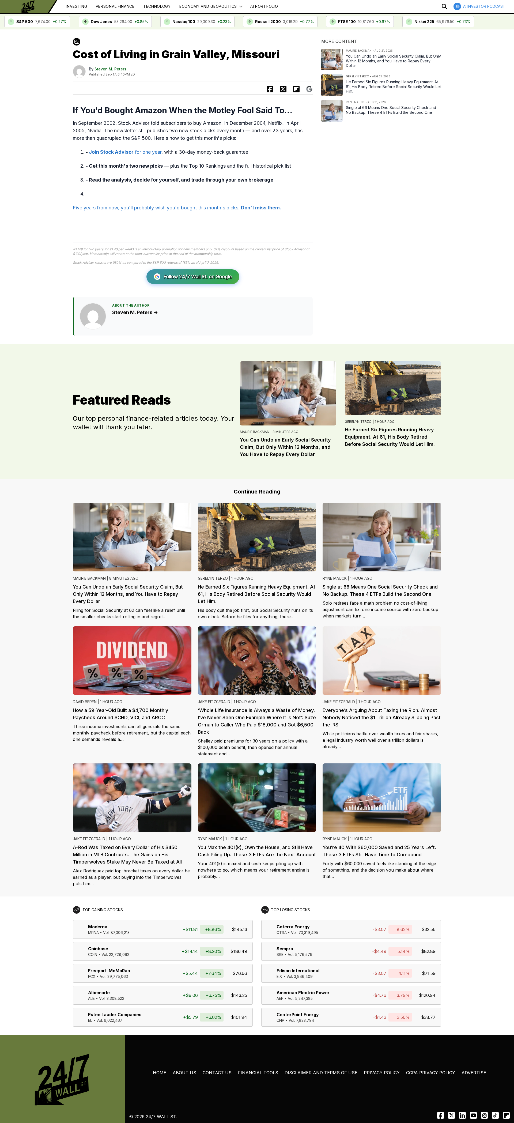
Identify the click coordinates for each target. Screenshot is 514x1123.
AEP (280, 998)
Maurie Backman (254, 432)
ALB (91, 998)
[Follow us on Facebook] (440, 1115)
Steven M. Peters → (135, 312)
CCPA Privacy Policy (430, 1072)
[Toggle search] (444, 6)
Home (159, 1072)
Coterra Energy (293, 926)
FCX (92, 976)
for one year (125, 152)
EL (90, 1020)
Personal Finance (115, 6)
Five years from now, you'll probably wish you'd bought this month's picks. (177, 207)
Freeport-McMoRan (109, 970)
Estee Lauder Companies (114, 1014)
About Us (184, 1072)
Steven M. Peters (110, 69)
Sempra (285, 948)
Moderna (97, 926)
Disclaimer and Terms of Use (321, 1072)
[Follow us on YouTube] (473, 1115)
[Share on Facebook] (270, 89)
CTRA (282, 932)
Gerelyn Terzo (358, 422)
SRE (280, 954)
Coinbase (98, 948)
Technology (157, 6)
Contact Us (217, 1072)
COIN (92, 954)
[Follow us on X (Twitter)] (451, 1115)
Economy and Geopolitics (208, 6)
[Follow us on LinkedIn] (462, 1115)
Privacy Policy (382, 1072)
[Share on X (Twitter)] (283, 89)
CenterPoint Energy (298, 1014)
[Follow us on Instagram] (484, 1115)
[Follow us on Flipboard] (296, 89)
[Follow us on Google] (309, 89)
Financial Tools (258, 1072)
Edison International (298, 970)
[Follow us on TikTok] (495, 1115)
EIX (279, 976)
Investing (76, 6)
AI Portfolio (264, 6)
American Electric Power (303, 992)
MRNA (93, 932)
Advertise (474, 1072)
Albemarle (99, 992)
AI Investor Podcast (484, 6)
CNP (280, 1020)
